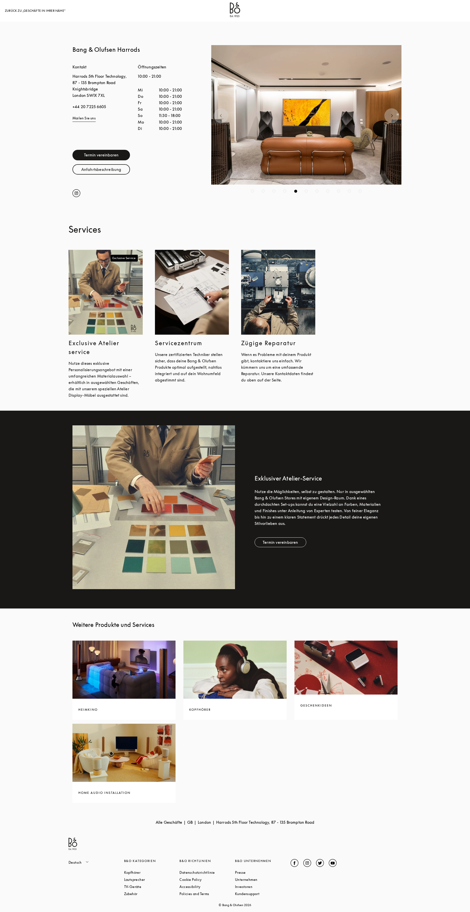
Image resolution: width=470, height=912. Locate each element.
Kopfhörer (151, 872)
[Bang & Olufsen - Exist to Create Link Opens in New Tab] (235, 15)
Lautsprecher (152, 879)
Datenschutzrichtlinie (207, 872)
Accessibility (207, 887)
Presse (259, 872)
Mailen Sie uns (84, 118)
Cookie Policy (207, 879)
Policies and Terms (207, 894)
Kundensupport (263, 894)
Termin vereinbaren (101, 154)
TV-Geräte (151, 887)
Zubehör (149, 894)
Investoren (262, 887)
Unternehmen (263, 879)
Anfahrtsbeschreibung (105, 170)
